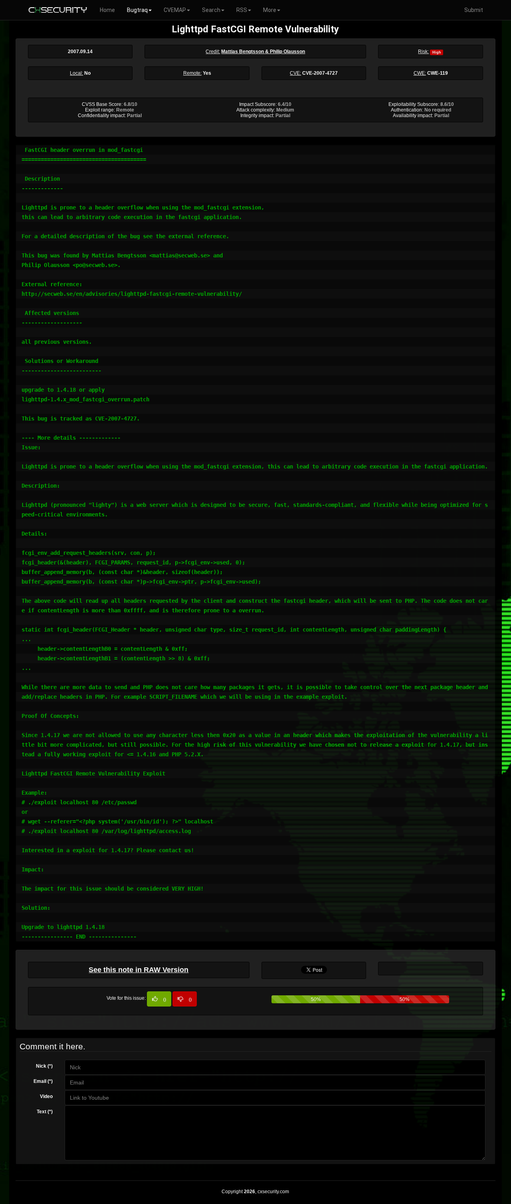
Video (46, 1096)
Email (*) (43, 1081)
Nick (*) (44, 1066)
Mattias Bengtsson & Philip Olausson (263, 51)
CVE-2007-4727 (320, 73)
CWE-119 (437, 73)
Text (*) (45, 1111)
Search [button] (211, 10)
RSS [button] (241, 10)
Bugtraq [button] (137, 10)
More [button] (269, 10)
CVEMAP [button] (175, 10)
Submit (473, 10)
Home (107, 10)
